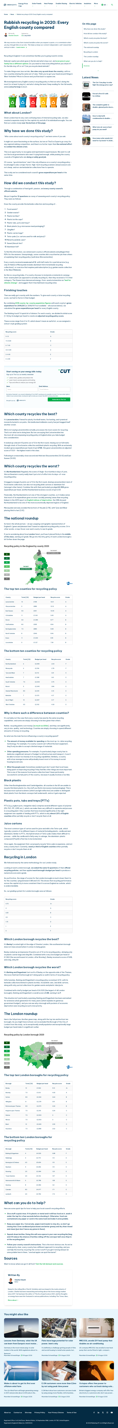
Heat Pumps (48, 3)
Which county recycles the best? (95, 38)
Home (6, 14)
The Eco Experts (10, 5)
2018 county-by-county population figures (33, 303)
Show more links (98, 70)
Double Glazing (61, 3)
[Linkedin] (98, 1412)
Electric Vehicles (75, 3)
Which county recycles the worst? (96, 43)
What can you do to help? (93, 61)
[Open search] (112, 5)
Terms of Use (71, 1412)
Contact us (18, 1412)
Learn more (20, 47)
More (96, 3)
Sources (87, 66)
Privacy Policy (39, 1412)
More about (12, 1300)
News (12, 14)
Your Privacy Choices (56, 1412)
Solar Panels (36, 3)
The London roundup (91, 56)
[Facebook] (94, 1412)
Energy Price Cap (23, 5)
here (57, 396)
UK (105, 5)
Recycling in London (91, 52)
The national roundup (91, 47)
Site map (28, 1412)
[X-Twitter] (103, 1412)
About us (7, 1412)
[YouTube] (112, 1412)
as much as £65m (41, 726)
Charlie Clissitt (13, 35)
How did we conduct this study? (95, 33)
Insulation (87, 3)
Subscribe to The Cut (59, 399)
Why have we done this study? (94, 29)
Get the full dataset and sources (49, 1264)
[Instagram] (107, 1412)
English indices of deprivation (39, 500)
